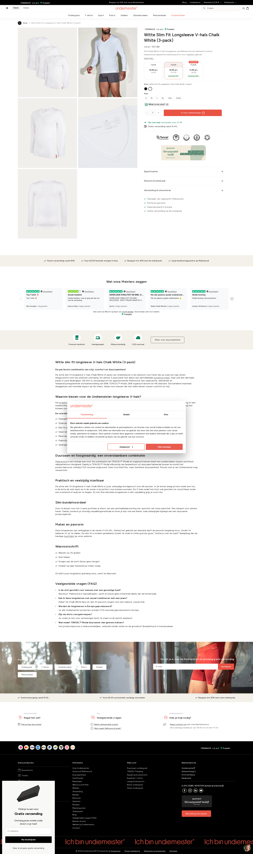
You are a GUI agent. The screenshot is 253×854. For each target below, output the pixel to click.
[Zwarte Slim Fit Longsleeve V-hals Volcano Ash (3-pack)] (145, 88)
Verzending (77, 791)
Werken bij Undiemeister (83, 824)
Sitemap (173, 851)
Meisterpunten (79, 808)
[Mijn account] (243, 8)
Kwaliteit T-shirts (135, 778)
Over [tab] (166, 414)
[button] (247, 8)
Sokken (124, 15)
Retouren (76, 798)
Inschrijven (226, 666)
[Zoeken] (204, 8)
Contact (76, 828)
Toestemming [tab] (87, 414)
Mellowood (61, 461)
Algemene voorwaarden (155, 851)
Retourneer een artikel (31, 724)
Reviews (76, 805)
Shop (25, 23)
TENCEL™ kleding (135, 771)
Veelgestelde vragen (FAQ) (84, 818)
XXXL (178, 98)
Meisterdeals (159, 15)
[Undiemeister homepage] (127, 8)
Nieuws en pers (79, 821)
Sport (101, 15)
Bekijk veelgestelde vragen (106, 724)
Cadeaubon (195, 2)
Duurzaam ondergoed (137, 768)
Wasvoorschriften (80, 785)
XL (163, 98)
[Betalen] (47, 748)
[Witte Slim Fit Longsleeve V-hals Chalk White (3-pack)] (150, 88)
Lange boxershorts (135, 781)
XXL (170, 98)
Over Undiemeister (80, 768)
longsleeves (65, 402)
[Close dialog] (5, 784)
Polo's (112, 15)
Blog (184, 2)
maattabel (69, 536)
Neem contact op (178, 724)
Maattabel (77, 781)
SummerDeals (178, 15)
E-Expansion (115, 851)
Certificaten (77, 778)
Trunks (25, 775)
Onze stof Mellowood (82, 771)
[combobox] (223, 8)
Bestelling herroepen (196, 814)
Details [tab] (126, 414)
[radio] (153, 70)
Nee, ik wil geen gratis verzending (28, 848)
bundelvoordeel (162, 377)
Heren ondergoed (135, 788)
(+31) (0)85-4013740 (193, 785)
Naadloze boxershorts (137, 775)
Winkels (75, 788)
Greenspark (77, 811)
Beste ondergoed (135, 785)
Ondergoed (73, 15)
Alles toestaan (164, 447)
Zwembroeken (140, 15)
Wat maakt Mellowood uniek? (107, 728)
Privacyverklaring (132, 851)
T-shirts (89, 15)
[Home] (7, 8)
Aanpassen (125, 447)
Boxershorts (27, 770)
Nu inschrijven (28, 839)
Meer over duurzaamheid (167, 340)
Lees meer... (149, 58)
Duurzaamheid (79, 775)
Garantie (76, 801)
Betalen (75, 795)
